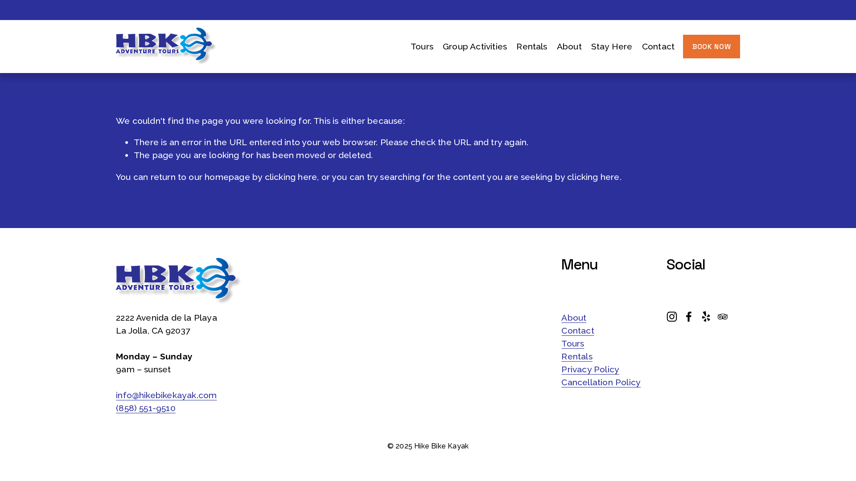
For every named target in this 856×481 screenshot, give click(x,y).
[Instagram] (672, 316)
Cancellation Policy (601, 382)
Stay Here (612, 46)
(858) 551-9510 (146, 408)
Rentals (531, 46)
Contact (658, 46)
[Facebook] (688, 316)
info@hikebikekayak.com (166, 395)
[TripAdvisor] (722, 316)
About (573, 318)
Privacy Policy (590, 369)
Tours (572, 343)
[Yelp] (705, 316)
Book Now (711, 46)
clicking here (291, 177)
